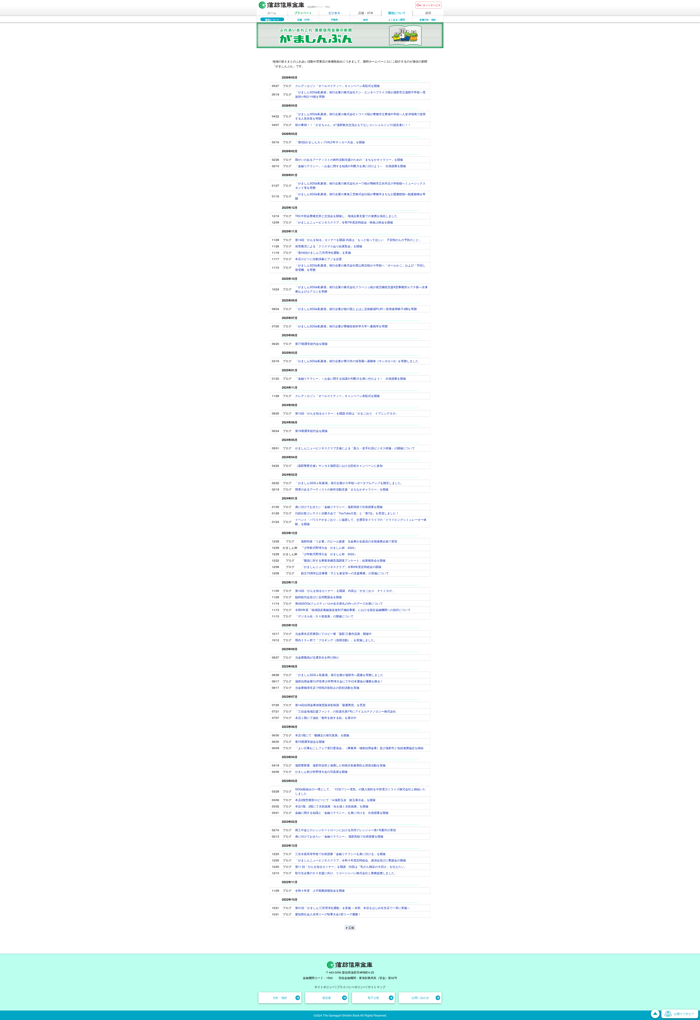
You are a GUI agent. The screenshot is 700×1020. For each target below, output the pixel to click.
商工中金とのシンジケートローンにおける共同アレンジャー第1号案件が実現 (345, 830)
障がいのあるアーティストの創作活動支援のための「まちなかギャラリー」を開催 (349, 159)
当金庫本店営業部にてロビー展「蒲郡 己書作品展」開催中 (333, 634)
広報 (351, 928)
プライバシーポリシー (351, 987)
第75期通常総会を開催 (310, 741)
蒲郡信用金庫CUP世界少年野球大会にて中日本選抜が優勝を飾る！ (339, 681)
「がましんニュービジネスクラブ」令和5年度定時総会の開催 (341, 567)
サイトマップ (376, 987)
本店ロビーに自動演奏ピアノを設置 (318, 259)
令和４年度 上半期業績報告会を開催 (320, 890)
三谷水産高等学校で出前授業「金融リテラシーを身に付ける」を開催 (340, 854)
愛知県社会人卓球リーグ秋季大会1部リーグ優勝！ (328, 914)
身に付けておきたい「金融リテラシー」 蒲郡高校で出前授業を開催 (339, 836)
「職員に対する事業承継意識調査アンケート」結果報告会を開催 (343, 560)
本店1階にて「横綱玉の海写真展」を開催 (322, 735)
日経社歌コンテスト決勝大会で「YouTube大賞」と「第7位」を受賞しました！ (347, 513)
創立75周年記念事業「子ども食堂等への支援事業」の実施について (345, 573)
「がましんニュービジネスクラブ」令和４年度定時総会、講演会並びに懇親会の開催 (350, 860)
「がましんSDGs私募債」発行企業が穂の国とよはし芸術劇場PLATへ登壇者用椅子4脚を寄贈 (356, 309)
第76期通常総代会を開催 (311, 431)
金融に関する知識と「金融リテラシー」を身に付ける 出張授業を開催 (341, 813)
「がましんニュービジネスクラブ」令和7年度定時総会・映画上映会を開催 (344, 222)
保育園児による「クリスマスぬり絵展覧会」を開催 (328, 246)
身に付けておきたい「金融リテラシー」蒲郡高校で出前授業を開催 (339, 507)
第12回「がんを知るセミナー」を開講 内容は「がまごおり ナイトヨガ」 (345, 591)
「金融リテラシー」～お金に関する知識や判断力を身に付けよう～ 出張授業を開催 (350, 166)
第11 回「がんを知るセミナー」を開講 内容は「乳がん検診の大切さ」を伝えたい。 (351, 867)
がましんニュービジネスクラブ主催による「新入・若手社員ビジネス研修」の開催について (355, 448)
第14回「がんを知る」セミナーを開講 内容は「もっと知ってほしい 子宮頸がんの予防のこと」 (358, 240)
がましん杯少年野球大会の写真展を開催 (321, 772)
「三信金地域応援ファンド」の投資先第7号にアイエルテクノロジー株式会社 (345, 711)
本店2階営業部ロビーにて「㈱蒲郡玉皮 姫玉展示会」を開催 (335, 800)
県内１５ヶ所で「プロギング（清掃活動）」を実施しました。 (336, 640)
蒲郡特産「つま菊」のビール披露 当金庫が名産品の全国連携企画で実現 (349, 541)
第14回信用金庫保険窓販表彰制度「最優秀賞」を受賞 (330, 705)
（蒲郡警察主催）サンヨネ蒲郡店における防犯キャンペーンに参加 (339, 466)
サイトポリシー (324, 987)
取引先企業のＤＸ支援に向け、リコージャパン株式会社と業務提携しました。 (346, 873)
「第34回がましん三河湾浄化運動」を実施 (323, 252)
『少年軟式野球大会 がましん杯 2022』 (329, 554)
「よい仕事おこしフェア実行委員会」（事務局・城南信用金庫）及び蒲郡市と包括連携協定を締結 (359, 748)
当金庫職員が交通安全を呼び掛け (317, 657)
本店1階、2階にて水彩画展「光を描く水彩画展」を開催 (331, 806)
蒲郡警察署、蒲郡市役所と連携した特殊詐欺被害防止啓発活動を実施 (340, 765)
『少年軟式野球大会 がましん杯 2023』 (329, 548)
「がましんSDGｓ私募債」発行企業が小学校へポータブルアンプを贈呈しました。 (349, 483)
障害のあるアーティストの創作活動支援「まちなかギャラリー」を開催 (341, 489)
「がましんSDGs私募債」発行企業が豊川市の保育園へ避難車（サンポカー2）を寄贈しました (356, 361)
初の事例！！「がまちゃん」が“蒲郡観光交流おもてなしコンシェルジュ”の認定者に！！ (353, 125)
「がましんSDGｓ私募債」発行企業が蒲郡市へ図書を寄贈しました (339, 675)
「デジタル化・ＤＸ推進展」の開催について (324, 616)
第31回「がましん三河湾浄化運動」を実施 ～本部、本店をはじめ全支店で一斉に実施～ (352, 908)
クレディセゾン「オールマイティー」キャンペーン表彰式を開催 (337, 86)
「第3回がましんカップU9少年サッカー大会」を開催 (330, 142)
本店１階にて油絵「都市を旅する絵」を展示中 (325, 718)
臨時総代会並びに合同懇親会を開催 (318, 597)
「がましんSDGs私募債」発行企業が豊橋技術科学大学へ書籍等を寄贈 (341, 326)
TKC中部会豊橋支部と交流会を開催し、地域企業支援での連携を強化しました (346, 216)
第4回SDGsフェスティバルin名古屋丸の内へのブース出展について (339, 603)
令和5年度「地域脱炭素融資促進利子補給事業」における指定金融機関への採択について (353, 610)
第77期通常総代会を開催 (311, 344)
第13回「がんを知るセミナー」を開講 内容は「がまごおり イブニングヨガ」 (346, 413)
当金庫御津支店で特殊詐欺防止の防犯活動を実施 (327, 688)
